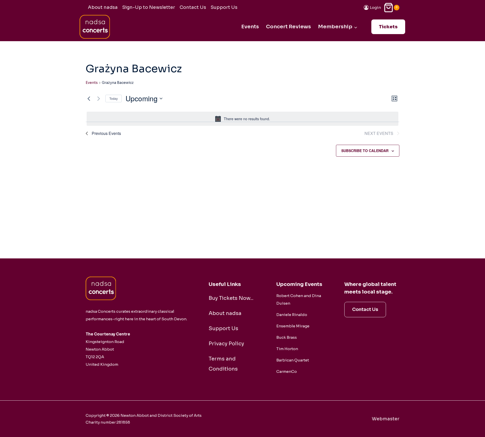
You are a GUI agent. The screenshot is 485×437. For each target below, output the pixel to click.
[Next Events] (98, 98)
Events (250, 26)
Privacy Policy (226, 344)
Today (113, 98)
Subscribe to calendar (365, 150)
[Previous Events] (89, 98)
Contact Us (193, 7)
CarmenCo (286, 371)
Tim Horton (287, 348)
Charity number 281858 (108, 422)
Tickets (388, 27)
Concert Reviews (288, 26)
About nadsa (103, 7)
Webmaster (385, 419)
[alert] (242, 119)
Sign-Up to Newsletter (148, 7)
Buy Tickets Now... (231, 298)
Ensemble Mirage (292, 326)
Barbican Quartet (292, 360)
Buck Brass (286, 337)
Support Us (224, 7)
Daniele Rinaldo (291, 314)
